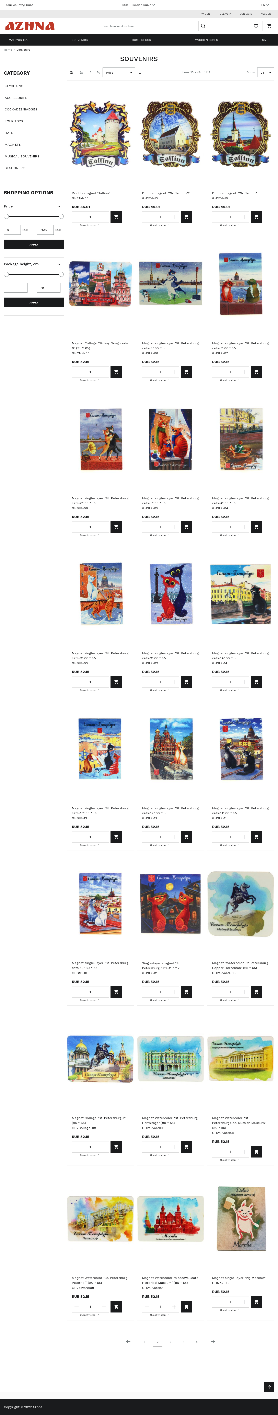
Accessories (16, 98)
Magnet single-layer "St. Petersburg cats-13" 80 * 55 (100, 810)
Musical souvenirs (22, 156)
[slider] (6, 216)
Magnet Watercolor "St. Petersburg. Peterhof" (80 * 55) (100, 1280)
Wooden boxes (206, 39)
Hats (9, 133)
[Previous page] (128, 1341)
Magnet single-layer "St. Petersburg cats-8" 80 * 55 (170, 345)
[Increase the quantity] (104, 217)
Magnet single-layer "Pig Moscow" (239, 1278)
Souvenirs (80, 39)
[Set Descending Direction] (140, 72)
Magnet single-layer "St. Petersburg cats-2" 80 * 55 (170, 655)
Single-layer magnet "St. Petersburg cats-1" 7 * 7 (161, 965)
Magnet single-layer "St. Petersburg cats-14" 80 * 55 (240, 655)
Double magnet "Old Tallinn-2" (166, 193)
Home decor (141, 39)
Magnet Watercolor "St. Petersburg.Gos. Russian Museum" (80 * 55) (239, 1123)
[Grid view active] (72, 72)
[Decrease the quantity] (77, 217)
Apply (34, 244)
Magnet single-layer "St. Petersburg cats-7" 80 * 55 (240, 345)
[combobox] (153, 26)
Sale (265, 39)
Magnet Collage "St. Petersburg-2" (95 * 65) (99, 1120)
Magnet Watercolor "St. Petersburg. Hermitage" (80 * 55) (170, 1120)
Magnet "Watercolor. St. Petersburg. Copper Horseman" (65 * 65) (240, 965)
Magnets (13, 144)
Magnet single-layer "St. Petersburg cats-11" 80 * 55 (240, 810)
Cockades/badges (21, 109)
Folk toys (14, 121)
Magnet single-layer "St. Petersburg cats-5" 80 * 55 (170, 500)
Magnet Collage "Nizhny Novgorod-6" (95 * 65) (100, 345)
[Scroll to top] (269, 1387)
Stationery (15, 168)
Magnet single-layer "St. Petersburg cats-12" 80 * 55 (170, 810)
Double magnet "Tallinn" (91, 193)
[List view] (81, 72)
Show (251, 72)
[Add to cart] (116, 217)
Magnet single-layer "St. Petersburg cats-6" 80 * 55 (100, 500)
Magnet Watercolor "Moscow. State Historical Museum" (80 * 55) (170, 1280)
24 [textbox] (262, 72)
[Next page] (213, 1341)
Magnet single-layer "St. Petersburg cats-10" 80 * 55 (100, 965)
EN (263, 5)
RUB (136, 5)
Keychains (14, 86)
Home (8, 49)
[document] (34, 121)
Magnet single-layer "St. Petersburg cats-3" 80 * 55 (100, 655)
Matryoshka (18, 39)
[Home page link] (30, 26)
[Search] (203, 26)
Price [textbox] (109, 72)
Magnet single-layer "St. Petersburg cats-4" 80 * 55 (240, 500)
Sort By (95, 72)
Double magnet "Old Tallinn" (234, 193)
